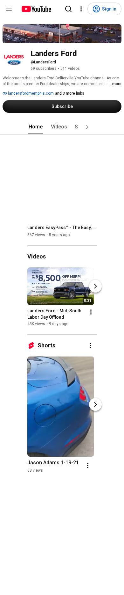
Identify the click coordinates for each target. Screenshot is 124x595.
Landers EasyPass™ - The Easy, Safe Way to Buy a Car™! (62, 227)
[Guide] (9, 9)
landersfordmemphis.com (30, 93)
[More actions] (91, 312)
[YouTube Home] (36, 9)
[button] (87, 126)
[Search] (68, 9)
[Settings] (81, 9)
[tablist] (62, 126)
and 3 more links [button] (69, 93)
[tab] (35, 126)
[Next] (95, 286)
